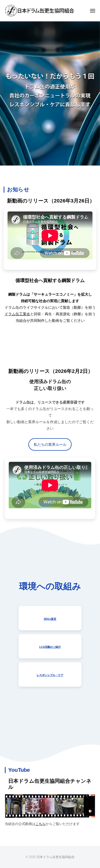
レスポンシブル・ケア (50, 675)
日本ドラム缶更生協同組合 (56, 857)
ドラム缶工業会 (17, 314)
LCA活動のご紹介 (50, 646)
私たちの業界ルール (50, 444)
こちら (40, 824)
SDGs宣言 (50, 618)
